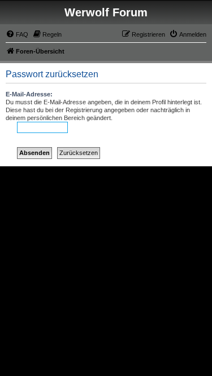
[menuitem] (17, 34)
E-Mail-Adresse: (29, 94)
